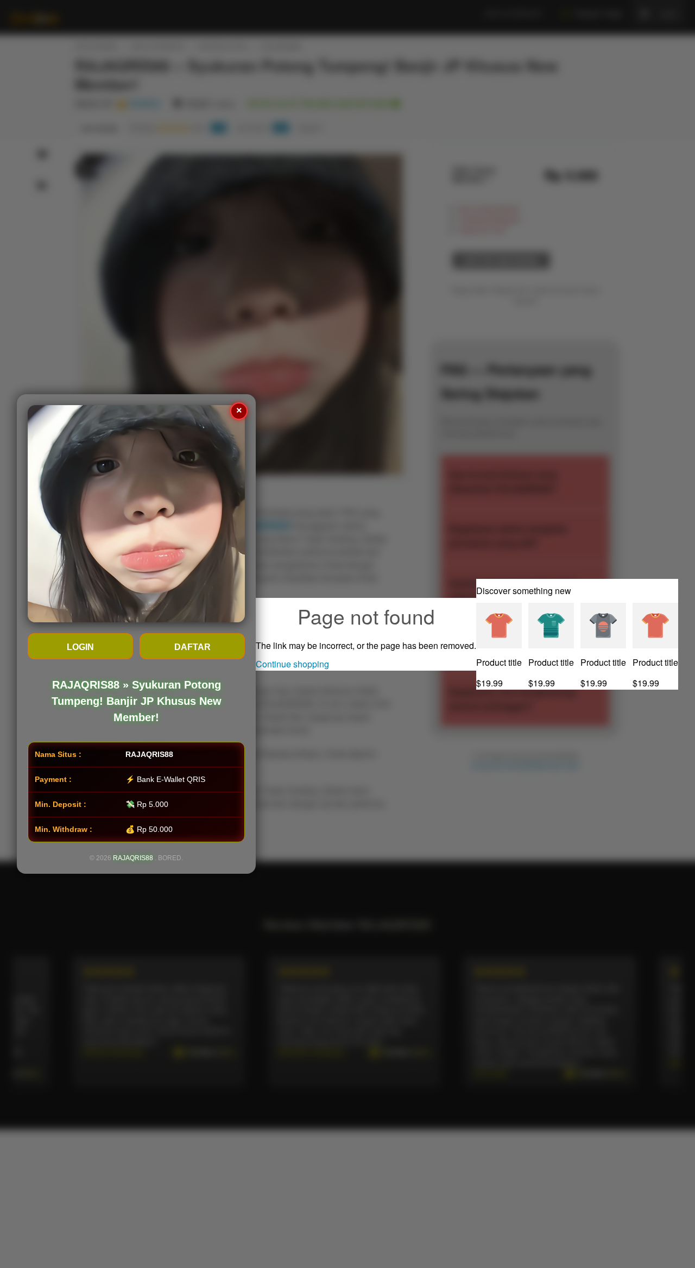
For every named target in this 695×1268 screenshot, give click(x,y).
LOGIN (80, 647)
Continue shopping (292, 664)
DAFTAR (192, 647)
